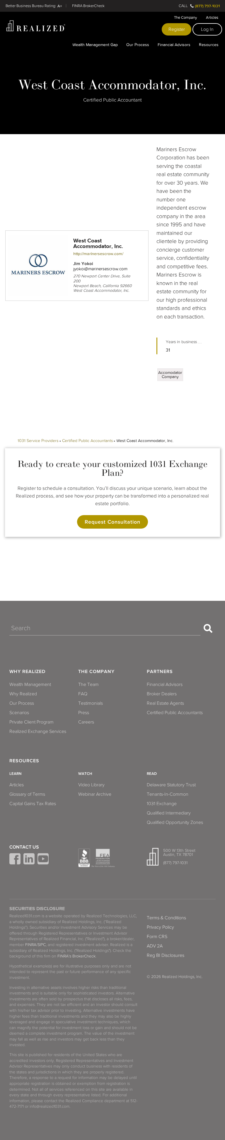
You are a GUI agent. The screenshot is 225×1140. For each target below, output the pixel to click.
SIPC (42, 944)
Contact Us (24, 847)
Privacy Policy (160, 927)
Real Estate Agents (165, 703)
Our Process (137, 44)
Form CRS (157, 936)
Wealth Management (30, 684)
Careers (86, 722)
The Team (88, 684)
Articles (212, 18)
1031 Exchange (162, 803)
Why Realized (27, 671)
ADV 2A (155, 946)
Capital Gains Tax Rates (32, 803)
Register (176, 29)
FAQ (82, 694)
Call (183, 6)
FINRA (30, 944)
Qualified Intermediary (169, 813)
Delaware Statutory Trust (171, 784)
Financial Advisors (174, 44)
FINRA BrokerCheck (88, 6)
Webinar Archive (94, 794)
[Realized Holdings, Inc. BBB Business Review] (84, 858)
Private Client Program (31, 722)
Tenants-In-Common (167, 794)
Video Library (91, 784)
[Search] (208, 628)
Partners (160, 671)
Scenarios (19, 712)
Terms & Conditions (166, 917)
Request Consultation (112, 522)
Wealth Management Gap (95, 44)
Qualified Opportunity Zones (175, 822)
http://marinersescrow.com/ (98, 254)
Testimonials (90, 703)
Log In (207, 29)
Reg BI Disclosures (165, 955)
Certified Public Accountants (87, 441)
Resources (209, 44)
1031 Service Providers (38, 441)
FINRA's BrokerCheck (76, 956)
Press (83, 712)
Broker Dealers (162, 694)
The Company (185, 18)
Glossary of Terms (27, 794)
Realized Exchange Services (37, 731)
